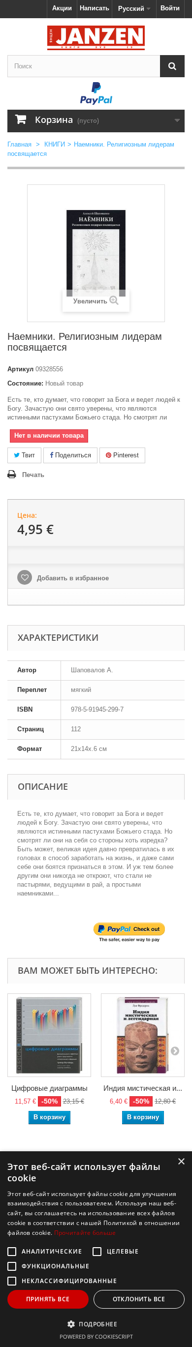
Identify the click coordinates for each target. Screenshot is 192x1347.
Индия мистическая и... (142, 1088)
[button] (96, 1324)
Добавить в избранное (72, 578)
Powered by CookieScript (96, 1336)
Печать (33, 475)
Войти (170, 8)
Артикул (20, 369)
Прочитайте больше (85, 1232)
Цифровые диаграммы (49, 1088)
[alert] (96, 1249)
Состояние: (25, 383)
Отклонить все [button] (139, 1299)
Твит (27, 455)
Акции (62, 8)
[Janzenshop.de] (96, 38)
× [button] (181, 1162)
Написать (94, 8)
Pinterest (125, 455)
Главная (19, 144)
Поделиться (72, 455)
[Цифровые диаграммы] (49, 1035)
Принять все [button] (47, 1299)
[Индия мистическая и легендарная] (143, 1035)
